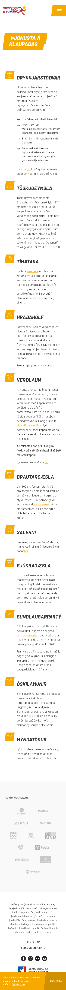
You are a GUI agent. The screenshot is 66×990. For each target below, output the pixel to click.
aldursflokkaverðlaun (29, 425)
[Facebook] (23, 958)
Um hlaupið (33, 942)
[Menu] (59, 10)
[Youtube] (44, 958)
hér (28, 169)
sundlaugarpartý (26, 635)
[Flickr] (37, 958)
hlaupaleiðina (41, 504)
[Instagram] (30, 958)
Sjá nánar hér (18, 984)
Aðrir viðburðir (31, 947)
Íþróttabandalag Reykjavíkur (33, 970)
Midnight (22, 10)
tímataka (32, 271)
